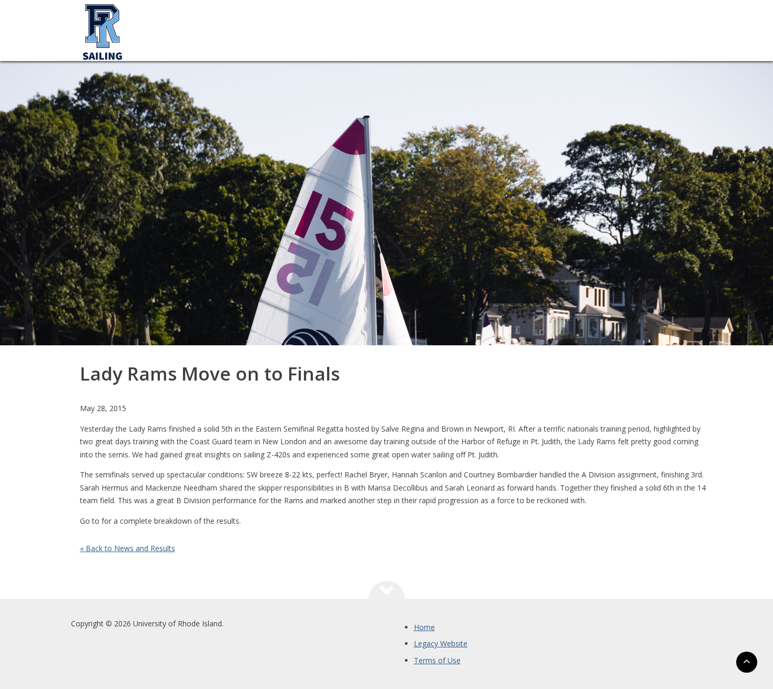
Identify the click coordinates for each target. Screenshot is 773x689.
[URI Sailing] (102, 82)
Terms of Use (437, 660)
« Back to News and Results (127, 548)
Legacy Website (440, 643)
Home (424, 627)
